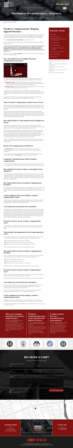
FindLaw (51, 444)
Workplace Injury (55, 42)
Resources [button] (46, 7)
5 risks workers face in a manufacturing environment (57, 317)
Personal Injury (53, 34)
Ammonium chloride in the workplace (56, 72)
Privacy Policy (31, 444)
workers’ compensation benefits (18, 105)
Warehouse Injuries (56, 45)
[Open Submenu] (67, 34)
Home (24, 7)
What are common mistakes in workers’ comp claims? (14, 316)
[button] (72, 441)
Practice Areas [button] (34, 7)
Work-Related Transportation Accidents (58, 48)
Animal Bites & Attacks (37, 323)
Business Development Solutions (41, 444)
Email (10, 371)
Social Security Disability (55, 54)
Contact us (6, 53)
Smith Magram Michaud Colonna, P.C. (16, 320)
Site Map (26, 444)
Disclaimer (11, 390)
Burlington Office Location (11, 430)
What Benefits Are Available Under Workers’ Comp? (59, 39)
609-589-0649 (62, 4)
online (43, 303)
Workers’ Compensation (55, 36)
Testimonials (41, 7)
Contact (51, 7)
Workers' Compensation (14, 321)
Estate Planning (53, 56)
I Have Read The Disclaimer (17, 392)
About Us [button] (28, 7)
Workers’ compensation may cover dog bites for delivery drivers (36, 317)
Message (11, 376)
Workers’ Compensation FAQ (58, 51)
